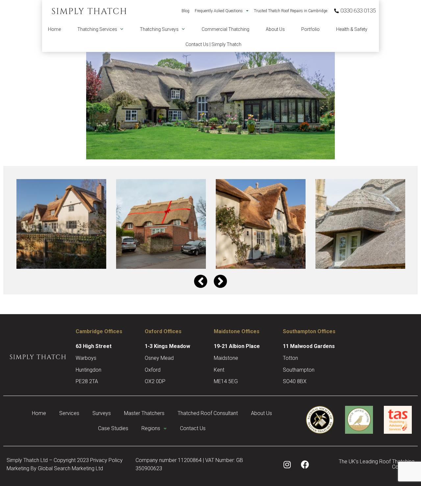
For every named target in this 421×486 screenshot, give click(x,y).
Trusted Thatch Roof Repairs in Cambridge (290, 11)
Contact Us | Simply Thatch (213, 44)
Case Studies (113, 428)
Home (54, 29)
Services (69, 413)
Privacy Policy (106, 460)
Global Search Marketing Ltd (70, 468)
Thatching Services (97, 29)
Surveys (101, 413)
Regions (150, 428)
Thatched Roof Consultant (208, 413)
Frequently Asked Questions (219, 11)
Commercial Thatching (225, 29)
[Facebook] (305, 464)
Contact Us (193, 428)
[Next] (220, 281)
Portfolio (310, 29)
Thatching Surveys (159, 29)
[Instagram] (287, 464)
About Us (275, 29)
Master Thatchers (144, 413)
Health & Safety (351, 29)
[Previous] (200, 281)
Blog (185, 11)
